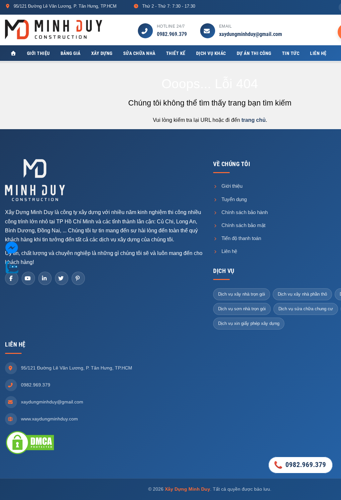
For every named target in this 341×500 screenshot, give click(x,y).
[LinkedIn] (45, 278)
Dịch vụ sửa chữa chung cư (305, 308)
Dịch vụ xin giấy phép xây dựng (248, 323)
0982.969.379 (172, 34)
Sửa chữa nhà (139, 53)
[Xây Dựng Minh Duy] (53, 29)
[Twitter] (61, 278)
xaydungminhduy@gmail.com (250, 34)
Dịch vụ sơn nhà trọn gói (242, 308)
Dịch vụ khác (211, 53)
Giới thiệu (38, 53)
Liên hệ (318, 53)
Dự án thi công (254, 53)
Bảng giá (71, 53)
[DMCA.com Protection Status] (30, 442)
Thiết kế (175, 53)
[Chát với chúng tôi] (11, 249)
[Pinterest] (78, 278)
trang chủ (253, 120)
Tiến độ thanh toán (240, 238)
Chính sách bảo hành (244, 212)
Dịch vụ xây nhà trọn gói (241, 294)
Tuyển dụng (233, 199)
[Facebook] (11, 278)
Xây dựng (102, 53)
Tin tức (291, 53)
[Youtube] (28, 278)
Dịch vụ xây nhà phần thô (302, 294)
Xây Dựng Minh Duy (187, 489)
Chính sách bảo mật (242, 225)
